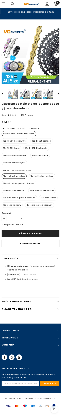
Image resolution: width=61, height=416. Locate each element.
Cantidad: (7, 213)
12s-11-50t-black (11, 148)
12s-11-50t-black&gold (36, 148)
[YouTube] (19, 357)
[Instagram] (12, 357)
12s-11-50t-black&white (15, 141)
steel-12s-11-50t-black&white (19, 133)
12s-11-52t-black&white (14, 155)
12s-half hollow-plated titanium (19, 197)
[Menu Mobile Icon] (3, 4)
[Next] (56, 55)
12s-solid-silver (48, 197)
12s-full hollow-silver (14, 176)
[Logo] (31, 3)
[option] (30, 12)
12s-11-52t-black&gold (14, 162)
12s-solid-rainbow (12, 205)
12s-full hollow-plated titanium (18, 183)
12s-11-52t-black (40, 155)
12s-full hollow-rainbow (42, 176)
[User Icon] (47, 4)
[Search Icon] (15, 3)
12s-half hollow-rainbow (42, 190)
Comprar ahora (30, 243)
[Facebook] (4, 357)
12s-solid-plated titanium (39, 205)
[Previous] (4, 55)
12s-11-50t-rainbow (41, 141)
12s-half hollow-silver (13, 190)
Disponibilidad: (9, 115)
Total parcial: (8, 224)
